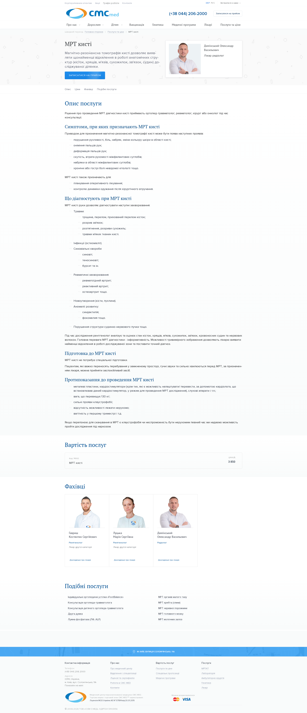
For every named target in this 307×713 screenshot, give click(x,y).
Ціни (77, 89)
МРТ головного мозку (170, 613)
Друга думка (75, 613)
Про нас (72, 25)
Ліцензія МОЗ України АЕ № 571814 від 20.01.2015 (112, 700)
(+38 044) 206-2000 (188, 13)
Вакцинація (136, 25)
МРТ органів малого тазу (172, 596)
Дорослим (94, 25)
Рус (213, 3)
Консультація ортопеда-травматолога (90, 602)
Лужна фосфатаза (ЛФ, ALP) (84, 619)
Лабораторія (208, 673)
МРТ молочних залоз (170, 619)
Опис (68, 89)
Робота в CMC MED (120, 683)
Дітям (114, 25)
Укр (208, 3)
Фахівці (88, 89)
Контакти (127, 3)
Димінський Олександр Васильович (218, 48)
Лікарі (208, 25)
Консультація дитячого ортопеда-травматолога (95, 608)
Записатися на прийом (228, 13)
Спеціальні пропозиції (167, 673)
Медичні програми (184, 25)
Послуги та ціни (230, 25)
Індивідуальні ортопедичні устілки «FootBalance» (95, 596)
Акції (97, 3)
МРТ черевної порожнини (172, 608)
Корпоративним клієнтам (78, 3)
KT (207, 668)
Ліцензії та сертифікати (122, 678)
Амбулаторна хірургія (212, 678)
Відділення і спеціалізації (123, 673)
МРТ (203, 668)
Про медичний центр (121, 668)
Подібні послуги (107, 89)
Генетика (157, 25)
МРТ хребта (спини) (169, 602)
